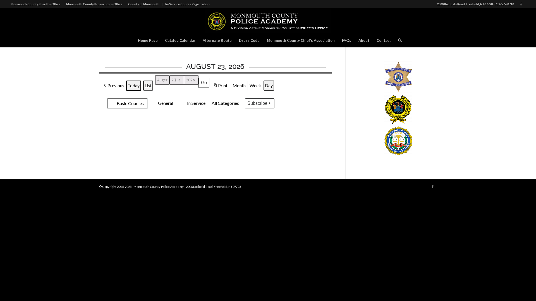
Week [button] (255, 85)
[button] (103, 99)
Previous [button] (115, 85)
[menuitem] (37, 4)
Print (220, 87)
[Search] (398, 40)
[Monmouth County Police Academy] (268, 20)
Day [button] (269, 85)
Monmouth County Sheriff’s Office (35, 4)
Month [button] (239, 85)
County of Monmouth (143, 4)
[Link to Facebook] (521, 4)
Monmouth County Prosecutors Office (94, 4)
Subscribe (257, 103)
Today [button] (134, 85)
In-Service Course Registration (187, 4)
